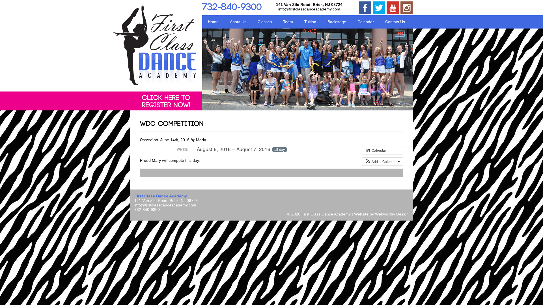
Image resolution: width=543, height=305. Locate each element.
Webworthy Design (392, 214)
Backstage (336, 21)
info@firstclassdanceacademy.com (309, 9)
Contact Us (395, 21)
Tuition (310, 21)
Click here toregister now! (166, 101)
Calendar (365, 21)
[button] (382, 161)
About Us (238, 21)
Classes (265, 21)
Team (288, 21)
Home (213, 21)
